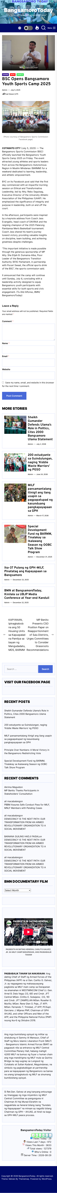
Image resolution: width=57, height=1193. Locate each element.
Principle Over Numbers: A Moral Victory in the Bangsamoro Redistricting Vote (26, 751)
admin (4, 90)
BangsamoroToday (28, 10)
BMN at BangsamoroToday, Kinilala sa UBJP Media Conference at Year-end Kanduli (26, 594)
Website (6, 369)
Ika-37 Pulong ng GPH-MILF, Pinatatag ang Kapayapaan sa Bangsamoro (25, 571)
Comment (7, 321)
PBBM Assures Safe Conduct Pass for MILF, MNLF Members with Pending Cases (27, 806)
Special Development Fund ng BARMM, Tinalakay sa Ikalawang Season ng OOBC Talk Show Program (40, 539)
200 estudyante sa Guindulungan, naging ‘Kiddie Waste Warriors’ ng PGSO (40, 462)
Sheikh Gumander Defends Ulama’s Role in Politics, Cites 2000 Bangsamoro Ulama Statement (40, 428)
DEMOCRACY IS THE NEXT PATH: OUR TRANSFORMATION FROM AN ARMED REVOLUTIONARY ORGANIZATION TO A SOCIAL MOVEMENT (25, 823)
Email (5, 356)
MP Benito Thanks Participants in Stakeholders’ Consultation (21, 792)
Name (6, 343)
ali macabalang (12, 857)
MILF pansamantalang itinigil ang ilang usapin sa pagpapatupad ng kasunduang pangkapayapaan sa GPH (40, 498)
